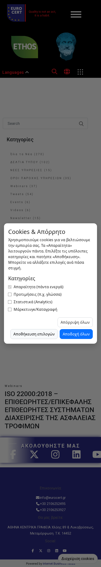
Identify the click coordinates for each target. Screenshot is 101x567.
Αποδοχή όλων (76, 334)
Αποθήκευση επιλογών (34, 334)
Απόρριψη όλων (75, 322)
